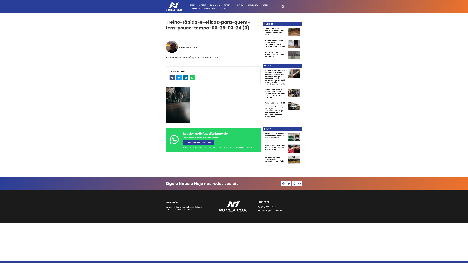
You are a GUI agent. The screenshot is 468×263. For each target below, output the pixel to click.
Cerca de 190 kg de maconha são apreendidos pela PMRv (274, 159)
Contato (195, 8)
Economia (215, 5)
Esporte (227, 5)
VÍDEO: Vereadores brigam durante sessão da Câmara (274, 54)
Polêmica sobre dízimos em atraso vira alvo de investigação (275, 147)
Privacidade (209, 8)
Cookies (223, 8)
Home (192, 5)
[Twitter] (288, 183)
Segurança (253, 5)
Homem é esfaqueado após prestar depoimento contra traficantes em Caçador (275, 43)
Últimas (202, 5)
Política (240, 5)
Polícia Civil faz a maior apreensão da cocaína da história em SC (274, 136)
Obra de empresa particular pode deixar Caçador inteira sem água (274, 32)
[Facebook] (283, 183)
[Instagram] (294, 183)
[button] (283, 6)
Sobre (265, 5)
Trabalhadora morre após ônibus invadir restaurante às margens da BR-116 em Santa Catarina (275, 93)
